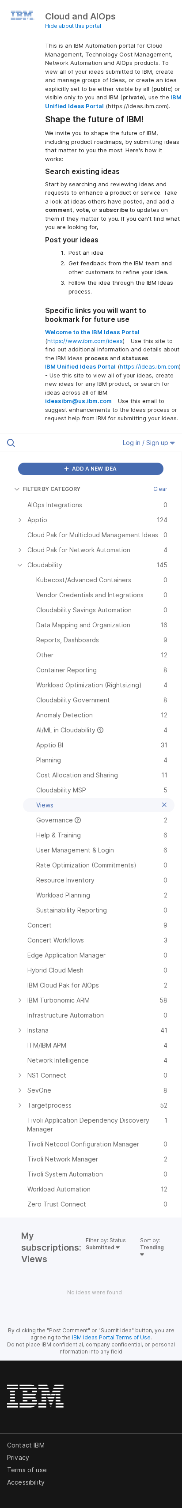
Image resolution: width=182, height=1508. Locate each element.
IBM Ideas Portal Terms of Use (111, 1337)
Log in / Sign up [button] (146, 442)
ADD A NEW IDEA (94, 468)
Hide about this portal (73, 26)
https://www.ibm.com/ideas (85, 340)
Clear (160, 489)
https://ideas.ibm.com (149, 366)
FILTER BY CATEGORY (51, 489)
